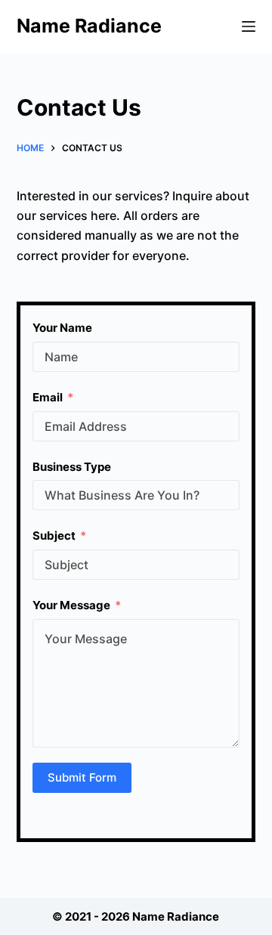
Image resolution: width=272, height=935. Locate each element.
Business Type (71, 467)
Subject (54, 535)
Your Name (62, 327)
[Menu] (248, 26)
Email (47, 397)
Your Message (71, 605)
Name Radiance (89, 25)
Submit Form (82, 777)
